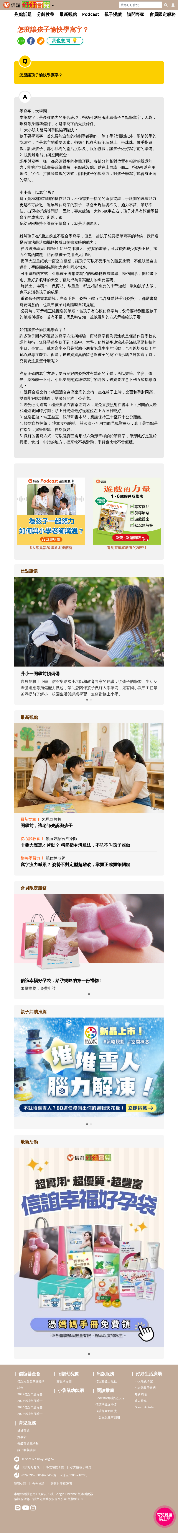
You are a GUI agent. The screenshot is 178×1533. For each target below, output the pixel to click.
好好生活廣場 (149, 1373)
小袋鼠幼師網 (71, 1390)
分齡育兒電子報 (28, 1443)
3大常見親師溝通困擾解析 (51, 547)
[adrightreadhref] (95, 1067)
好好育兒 (23, 1430)
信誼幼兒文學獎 (106, 1404)
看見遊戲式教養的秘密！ (127, 547)
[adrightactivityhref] (89, 1246)
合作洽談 (38, 1483)
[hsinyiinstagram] (33, 1509)
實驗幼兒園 (64, 1381)
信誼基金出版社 (106, 1381)
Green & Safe (144, 1407)
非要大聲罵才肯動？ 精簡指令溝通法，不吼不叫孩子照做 (75, 845)
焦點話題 (23, 14)
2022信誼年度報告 (30, 1394)
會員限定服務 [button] (163, 14)
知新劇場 (141, 1394)
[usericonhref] (171, 5)
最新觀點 (68, 14)
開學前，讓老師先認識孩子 (47, 825)
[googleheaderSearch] (166, 5)
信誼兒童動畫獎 (106, 1411)
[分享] (21, 41)
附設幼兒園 (68, 1373)
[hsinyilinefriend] (18, 1509)
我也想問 (65, 40)
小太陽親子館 (144, 1381)
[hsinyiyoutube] (25, 1509)
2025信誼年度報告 (30, 1414)
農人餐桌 (141, 1401)
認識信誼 (20, 1483)
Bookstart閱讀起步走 (110, 1398)
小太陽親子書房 (145, 1388)
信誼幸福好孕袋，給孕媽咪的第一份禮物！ (62, 980)
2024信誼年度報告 (30, 1407)
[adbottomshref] (51, 510)
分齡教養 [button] (45, 14)
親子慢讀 (113, 14)
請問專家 (135, 14)
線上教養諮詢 (26, 1450)
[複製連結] (40, 41)
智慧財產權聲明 (61, 1483)
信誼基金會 (29, 1373)
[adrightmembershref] (89, 933)
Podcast (90, 14)
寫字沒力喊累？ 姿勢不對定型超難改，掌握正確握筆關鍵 (75, 864)
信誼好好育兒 (30, 1467)
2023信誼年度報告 (30, 1401)
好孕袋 (21, 1437)
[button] (53, 4)
